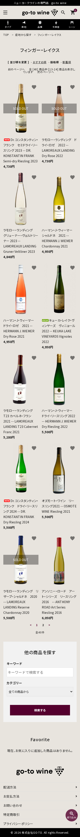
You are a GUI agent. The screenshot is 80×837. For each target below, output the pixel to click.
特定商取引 (11, 814)
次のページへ (45, 72)
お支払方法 (11, 796)
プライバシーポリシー (18, 823)
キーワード (14, 663)
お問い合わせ (12, 805)
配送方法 (9, 787)
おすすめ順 (40, 62)
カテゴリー (14, 683)
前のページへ (16, 69)
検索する (40, 710)
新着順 (66, 62)
